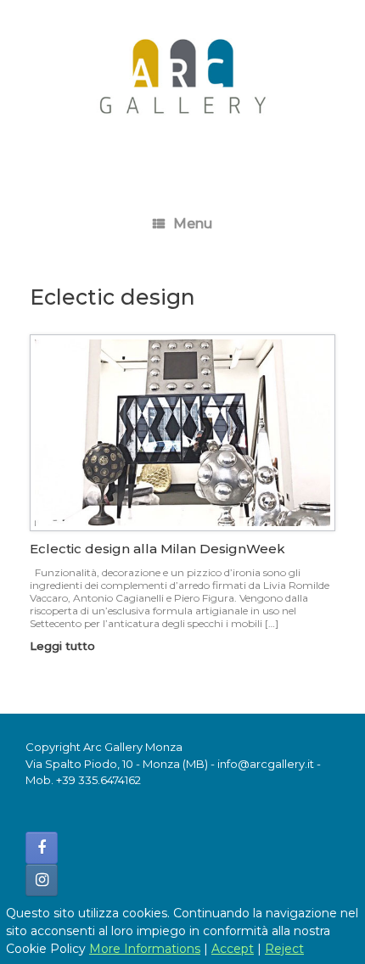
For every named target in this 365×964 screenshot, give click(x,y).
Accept (232, 948)
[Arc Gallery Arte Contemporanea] (182, 85)
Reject (284, 948)
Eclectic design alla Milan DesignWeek (157, 549)
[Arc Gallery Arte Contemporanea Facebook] (41, 848)
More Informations (144, 948)
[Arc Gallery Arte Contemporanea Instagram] (41, 880)
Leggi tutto (64, 646)
